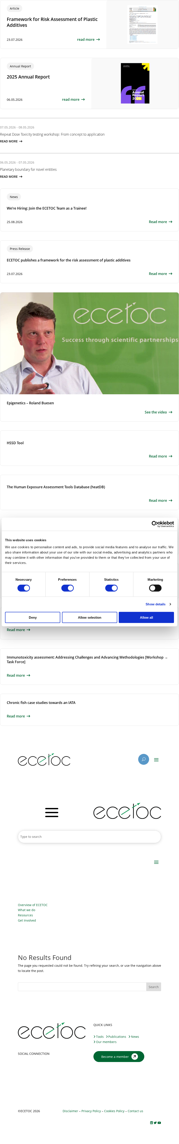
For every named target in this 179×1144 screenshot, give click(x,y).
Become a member (115, 1057)
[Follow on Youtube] (38, 1066)
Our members (106, 1042)
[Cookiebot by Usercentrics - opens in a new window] (155, 524)
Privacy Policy (91, 1111)
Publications (117, 1037)
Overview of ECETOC (33, 905)
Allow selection (89, 617)
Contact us (135, 1111)
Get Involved (27, 920)
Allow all (146, 617)
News (135, 1037)
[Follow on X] (21, 1066)
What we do (26, 910)
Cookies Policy (114, 1111)
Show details (155, 604)
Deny (33, 617)
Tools (100, 1037)
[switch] (67, 588)
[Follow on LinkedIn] (30, 1066)
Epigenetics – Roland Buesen (30, 403)
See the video (156, 412)
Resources (25, 915)
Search (154, 987)
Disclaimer (70, 1111)
